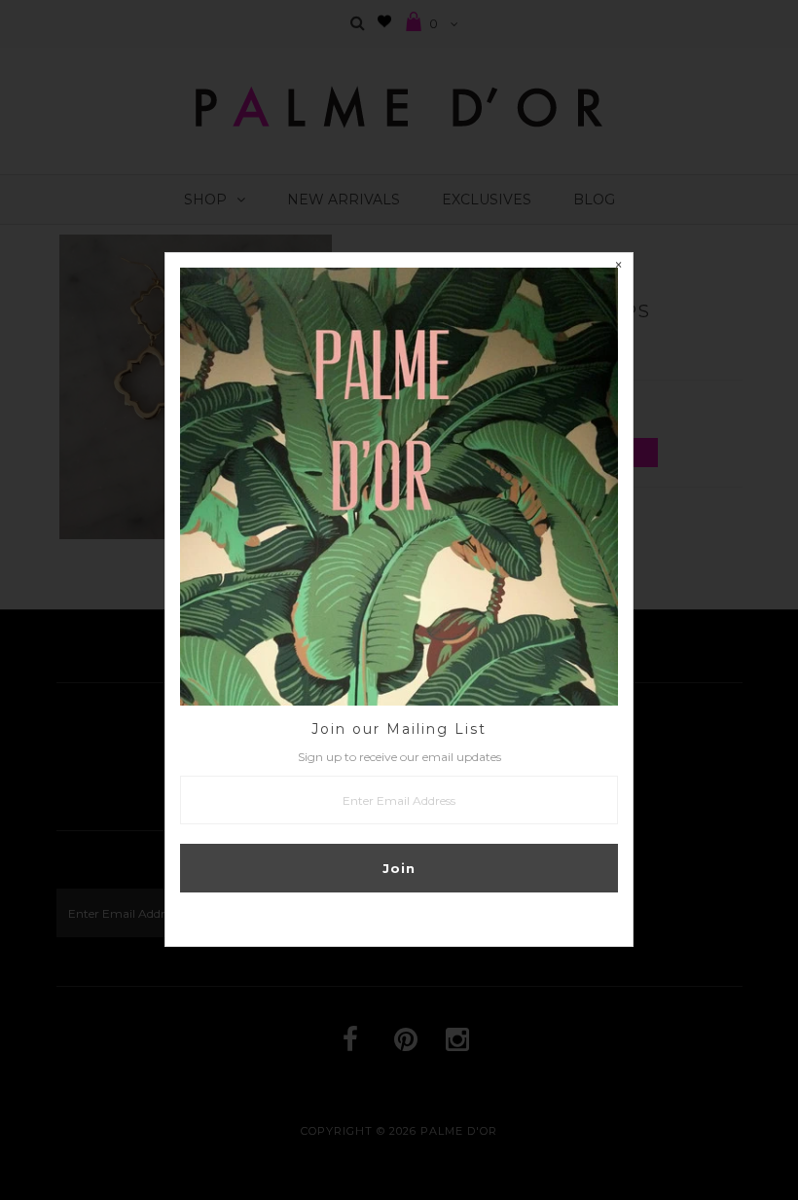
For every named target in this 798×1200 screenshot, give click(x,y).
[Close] (618, 267)
